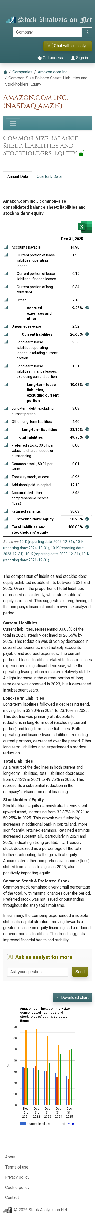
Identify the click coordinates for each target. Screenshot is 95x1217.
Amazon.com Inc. (53, 72)
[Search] (86, 32)
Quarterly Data (49, 176)
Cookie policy (17, 1187)
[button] (6, 247)
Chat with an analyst (68, 45)
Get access (52, 57)
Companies (22, 72)
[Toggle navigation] (10, 7)
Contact (12, 1197)
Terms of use (16, 1167)
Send (80, 971)
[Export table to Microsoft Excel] (85, 227)
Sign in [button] (81, 57)
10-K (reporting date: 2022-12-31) (52, 554)
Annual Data (17, 176)
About (10, 1157)
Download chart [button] (74, 997)
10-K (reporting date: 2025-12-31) (47, 542)
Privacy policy (17, 1177)
